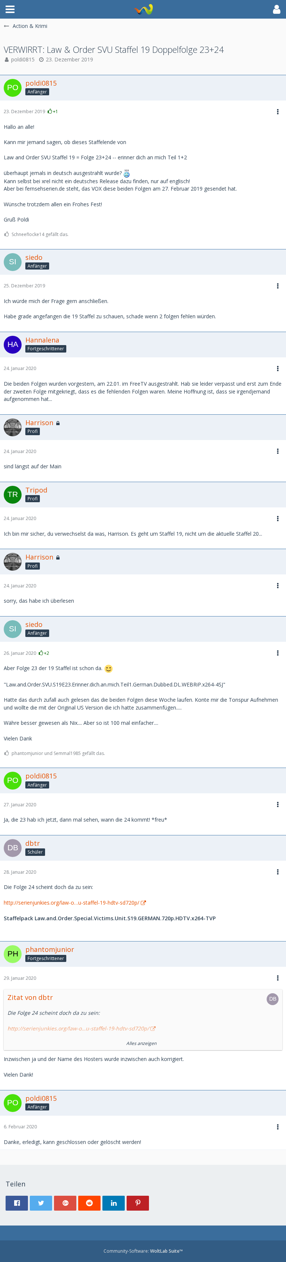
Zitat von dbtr (30, 997)
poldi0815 (23, 59)
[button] (10, 9)
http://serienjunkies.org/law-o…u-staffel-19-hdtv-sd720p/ (71, 902)
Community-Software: (143, 1251)
